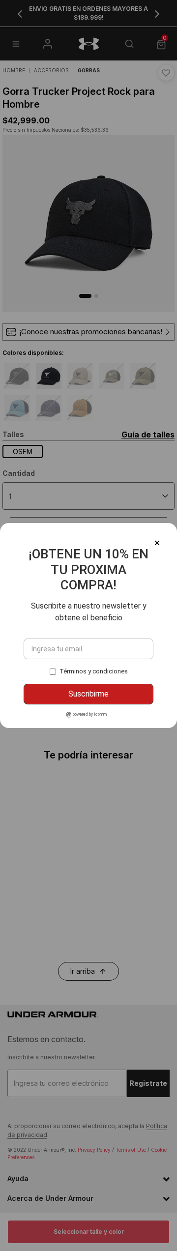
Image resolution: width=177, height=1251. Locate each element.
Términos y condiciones (93, 671)
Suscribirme (88, 693)
